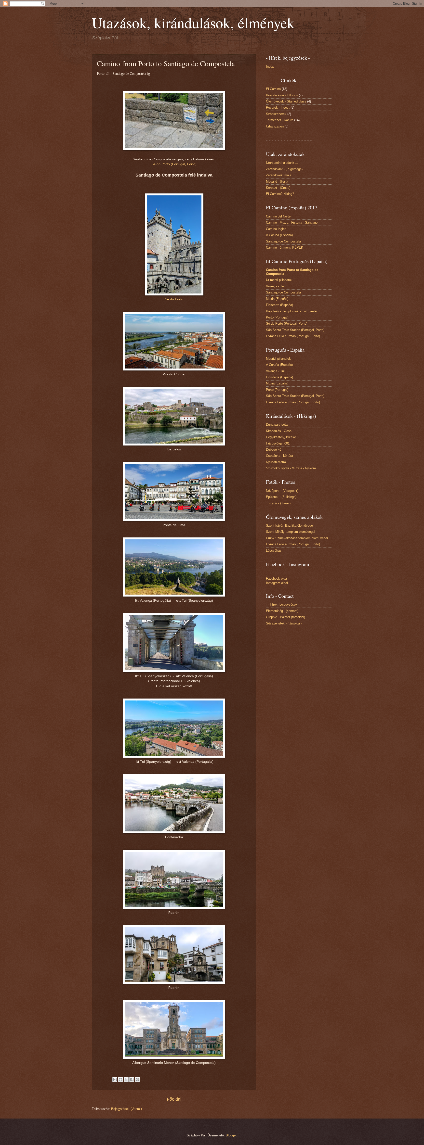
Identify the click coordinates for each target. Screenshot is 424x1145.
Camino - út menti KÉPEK (284, 247)
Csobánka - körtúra (279, 456)
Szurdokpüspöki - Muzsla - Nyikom (291, 468)
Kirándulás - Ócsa (279, 431)
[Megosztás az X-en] (126, 1079)
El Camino (273, 89)
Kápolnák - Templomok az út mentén (292, 311)
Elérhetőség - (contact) (282, 611)
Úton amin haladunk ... (282, 163)
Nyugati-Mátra (276, 462)
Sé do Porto (174, 299)
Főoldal (174, 1099)
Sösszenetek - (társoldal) (284, 623)
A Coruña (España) (279, 235)
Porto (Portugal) (277, 317)
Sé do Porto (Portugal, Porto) (174, 164)
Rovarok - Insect (278, 107)
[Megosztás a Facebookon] (131, 1079)
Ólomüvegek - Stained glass (286, 101)
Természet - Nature (279, 120)
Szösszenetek (276, 114)
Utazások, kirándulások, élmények (193, 22)
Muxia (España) (277, 299)
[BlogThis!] (120, 1079)
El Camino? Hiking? (280, 194)
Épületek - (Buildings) (281, 497)
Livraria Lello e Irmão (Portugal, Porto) (293, 336)
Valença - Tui (275, 286)
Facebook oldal (277, 578)
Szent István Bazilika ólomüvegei (290, 525)
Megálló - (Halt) (277, 181)
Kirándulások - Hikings (282, 95)
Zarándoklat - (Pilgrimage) (284, 169)
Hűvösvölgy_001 (278, 443)
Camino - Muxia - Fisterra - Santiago (292, 222)
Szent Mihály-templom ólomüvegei (290, 532)
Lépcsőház (273, 550)
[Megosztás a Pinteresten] (137, 1079)
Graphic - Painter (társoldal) (285, 617)
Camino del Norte (278, 216)
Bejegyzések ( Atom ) (126, 1109)
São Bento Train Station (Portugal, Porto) (295, 330)
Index (270, 66)
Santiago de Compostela (283, 241)
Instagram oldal (277, 583)
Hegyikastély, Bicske (281, 437)
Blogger (231, 1135)
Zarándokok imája (278, 175)
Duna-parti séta (277, 424)
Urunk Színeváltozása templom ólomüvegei (297, 538)
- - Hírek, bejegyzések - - (283, 604)
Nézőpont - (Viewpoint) (282, 491)
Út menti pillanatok (279, 280)
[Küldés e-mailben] (114, 1079)
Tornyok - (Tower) (278, 503)
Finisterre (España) (279, 305)
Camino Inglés (276, 229)
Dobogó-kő (273, 449)
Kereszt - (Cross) (278, 188)
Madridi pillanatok (278, 358)
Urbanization (275, 126)
